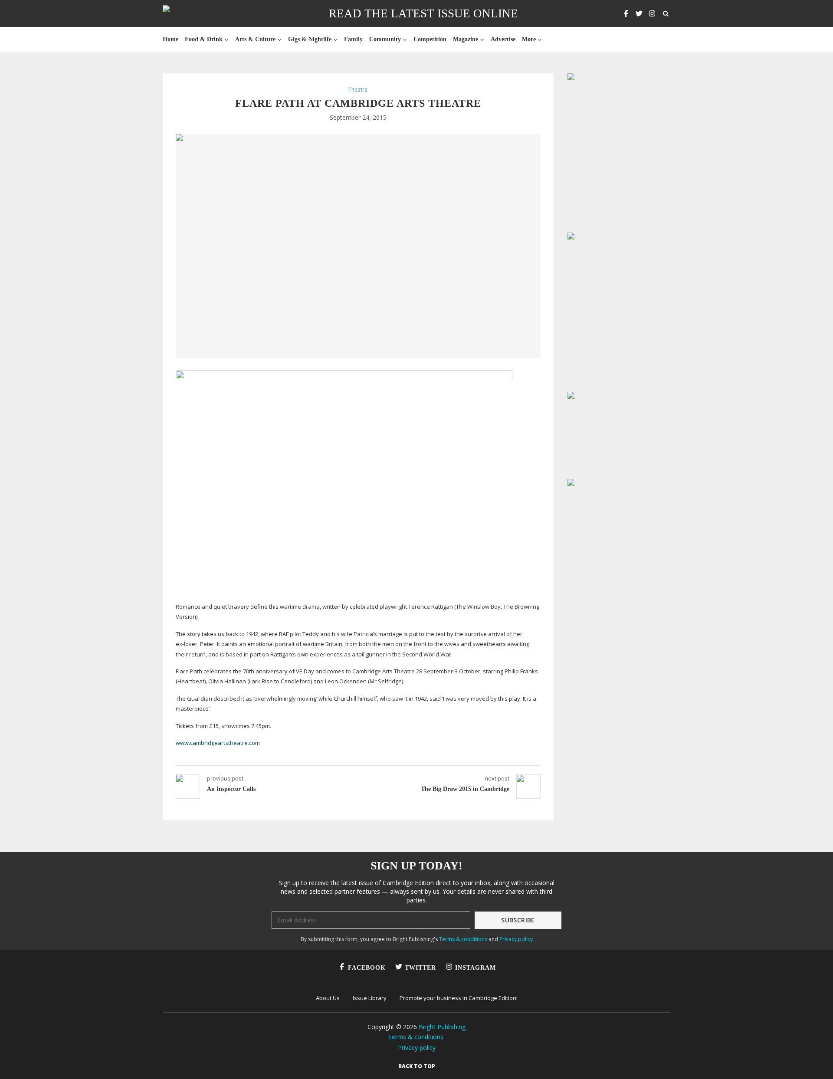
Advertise (503, 39)
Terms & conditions (463, 939)
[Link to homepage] (194, 13)
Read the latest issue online (423, 13)
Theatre (357, 89)
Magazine (465, 39)
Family (353, 39)
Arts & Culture (255, 39)
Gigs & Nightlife (309, 39)
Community (385, 39)
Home (170, 39)
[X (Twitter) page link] (639, 13)
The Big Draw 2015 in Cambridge (465, 789)
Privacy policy (516, 939)
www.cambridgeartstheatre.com (218, 743)
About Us (328, 998)
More (529, 39)
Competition (429, 39)
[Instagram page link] (652, 13)
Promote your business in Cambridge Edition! (459, 998)
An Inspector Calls (231, 789)
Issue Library (370, 998)
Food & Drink (204, 39)
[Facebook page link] (626, 13)
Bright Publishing (442, 1027)
